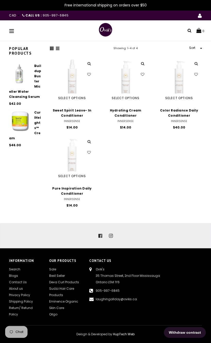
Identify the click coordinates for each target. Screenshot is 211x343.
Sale (52, 269)
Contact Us (18, 282)
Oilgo (53, 314)
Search (14, 269)
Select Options (72, 98)
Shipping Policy (21, 301)
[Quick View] (89, 63)
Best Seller (57, 275)
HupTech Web (124, 334)
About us (16, 288)
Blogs (13, 275)
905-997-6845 (108, 290)
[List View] (57, 48)
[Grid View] (51, 48)
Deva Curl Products (64, 282)
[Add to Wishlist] (89, 74)
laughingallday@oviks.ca (116, 299)
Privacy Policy (19, 295)
